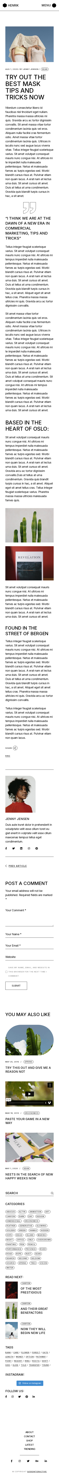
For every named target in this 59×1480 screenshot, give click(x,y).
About (29, 1432)
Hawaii (33, 1230)
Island (30, 1235)
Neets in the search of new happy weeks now (29, 1176)
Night (9, 1240)
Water (10, 1268)
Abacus (10, 1212)
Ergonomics (32, 1113)
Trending (29, 1448)
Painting (11, 1244)
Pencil (31, 1244)
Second (23, 1258)
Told (23, 1365)
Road (9, 1254)
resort (18, 1361)
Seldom (35, 1258)
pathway (41, 1357)
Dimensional (13, 1221)
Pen (22, 1244)
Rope (19, 1254)
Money (19, 1357)
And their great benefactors (34, 1311)
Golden (10, 1230)
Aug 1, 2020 (11, 69)
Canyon (10, 1216)
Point (8, 1361)
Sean (45, 69)
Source (10, 1263)
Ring (7, 756)
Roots (36, 1361)
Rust (28, 1254)
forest (36, 1352)
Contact (29, 1436)
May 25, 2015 (12, 1062)
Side (7, 1365)
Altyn (22, 1212)
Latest (29, 1444)
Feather (11, 1226)
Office (20, 1240)
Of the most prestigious (31, 1290)
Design (40, 1216)
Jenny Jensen (29, 69)
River (43, 1249)
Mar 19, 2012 (12, 1113)
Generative (26, 1226)
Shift (45, 1361)
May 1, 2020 (11, 1168)
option (30, 1357)
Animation (35, 1212)
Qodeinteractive (37, 1472)
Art (47, 1212)
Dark (21, 1216)
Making (42, 1235)
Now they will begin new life (33, 1331)
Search (10, 1258)
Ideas (19, 1235)
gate (45, 1352)
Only (30, 1240)
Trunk (45, 1365)
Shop (29, 1440)
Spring (28, 1062)
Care (16, 1352)
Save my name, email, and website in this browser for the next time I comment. (29, 971)
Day (30, 1216)
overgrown (44, 1240)
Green (22, 1230)
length (9, 1357)
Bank (8, 1352)
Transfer (34, 1365)
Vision (43, 1263)
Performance (14, 1249)
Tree (33, 1263)
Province (31, 1249)
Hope (9, 1235)
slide (16, 1365)
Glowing (41, 1226)
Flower (25, 1352)
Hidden (45, 1230)
